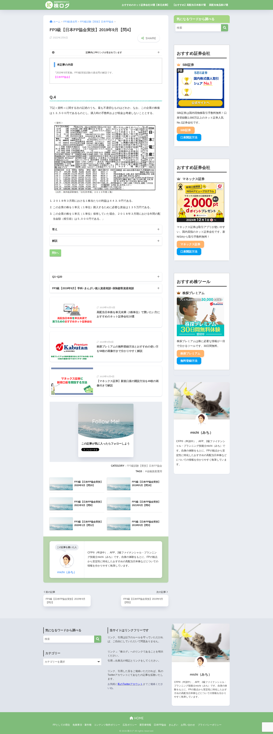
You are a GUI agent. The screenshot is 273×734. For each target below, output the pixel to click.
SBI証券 (185, 130)
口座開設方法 (188, 137)
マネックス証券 (190, 244)
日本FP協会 (160, 725)
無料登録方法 (188, 360)
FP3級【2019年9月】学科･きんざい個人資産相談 (93, 288)
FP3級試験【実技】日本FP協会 (144, 465)
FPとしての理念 (61, 725)
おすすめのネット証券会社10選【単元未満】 (145, 4)
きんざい (173, 725)
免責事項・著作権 (82, 725)
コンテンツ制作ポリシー (107, 725)
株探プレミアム (190, 353)
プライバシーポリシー (209, 725)
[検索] (224, 27)
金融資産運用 (154, 471)
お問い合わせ (188, 725)
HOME (138, 718)
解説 (55, 240)
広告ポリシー (130, 725)
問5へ (55, 252)
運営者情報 (145, 725)
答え (55, 229)
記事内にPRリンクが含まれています (104, 52)
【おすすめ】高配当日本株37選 (189, 4)
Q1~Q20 (57, 276)
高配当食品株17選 (218, 4)
